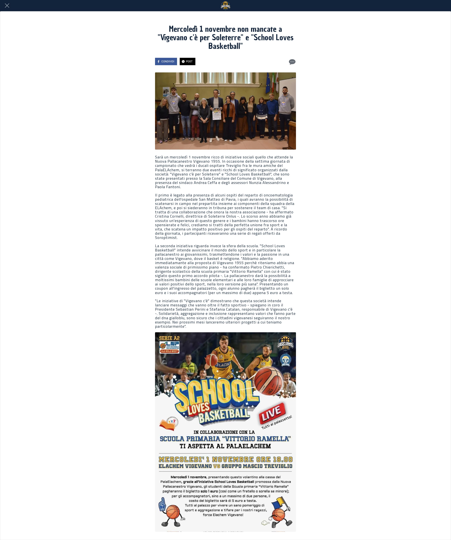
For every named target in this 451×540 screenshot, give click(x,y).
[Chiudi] (7, 6)
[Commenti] (292, 62)
